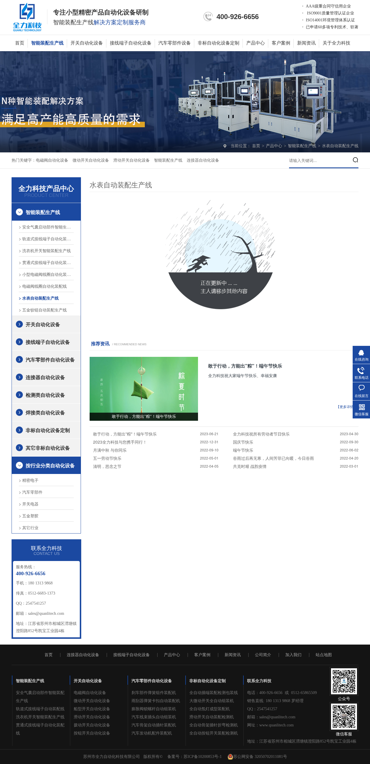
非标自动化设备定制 (218, 42)
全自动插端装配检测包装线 (213, 693)
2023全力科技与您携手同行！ (120, 442)
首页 (19, 42)
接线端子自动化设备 (130, 42)
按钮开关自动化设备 (92, 733)
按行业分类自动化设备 (50, 465)
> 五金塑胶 (28, 515)
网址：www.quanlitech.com (270, 725)
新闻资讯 (306, 42)
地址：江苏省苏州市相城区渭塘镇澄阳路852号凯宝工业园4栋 (301, 741)
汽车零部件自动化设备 (50, 359)
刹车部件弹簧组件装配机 (154, 693)
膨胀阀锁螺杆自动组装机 (154, 709)
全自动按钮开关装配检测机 (213, 733)
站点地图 (324, 655)
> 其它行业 (28, 527)
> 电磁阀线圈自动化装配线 (43, 286)
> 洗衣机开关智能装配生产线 (45, 250)
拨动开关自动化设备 (92, 725)
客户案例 (281, 42)
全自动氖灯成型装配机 (209, 709)
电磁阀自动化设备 (52, 160)
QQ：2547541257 (262, 709)
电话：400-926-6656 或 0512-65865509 (282, 693)
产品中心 (255, 42)
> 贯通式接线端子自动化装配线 (46, 262)
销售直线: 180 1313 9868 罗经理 (275, 701)
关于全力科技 (336, 42)
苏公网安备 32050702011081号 (260, 756)
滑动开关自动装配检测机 (211, 717)
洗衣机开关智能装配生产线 (40, 717)
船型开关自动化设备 (92, 709)
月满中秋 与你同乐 (110, 450)
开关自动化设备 (87, 42)
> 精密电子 (28, 480)
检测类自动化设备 (45, 394)
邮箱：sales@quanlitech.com (271, 717)
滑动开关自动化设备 (131, 160)
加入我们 (293, 655)
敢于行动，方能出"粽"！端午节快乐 (245, 365)
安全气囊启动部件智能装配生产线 (40, 697)
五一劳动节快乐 (107, 458)
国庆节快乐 (243, 442)
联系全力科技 (259, 681)
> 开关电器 (28, 504)
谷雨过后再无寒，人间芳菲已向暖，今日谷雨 (273, 458)
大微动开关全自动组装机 (211, 701)
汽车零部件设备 (174, 42)
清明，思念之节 (107, 466)
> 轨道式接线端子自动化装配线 (46, 238)
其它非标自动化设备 (48, 447)
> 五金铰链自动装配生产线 (43, 310)
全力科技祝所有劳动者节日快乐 (261, 434)
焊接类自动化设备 (45, 412)
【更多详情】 (346, 407)
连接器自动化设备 (203, 160)
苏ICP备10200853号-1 (203, 756)
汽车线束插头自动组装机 (154, 717)
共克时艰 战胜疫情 (250, 466)
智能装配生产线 (47, 42)
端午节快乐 (243, 450)
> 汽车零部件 (30, 492)
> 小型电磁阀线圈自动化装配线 (46, 274)
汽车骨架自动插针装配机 (154, 725)
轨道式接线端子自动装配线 (40, 709)
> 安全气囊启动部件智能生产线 (46, 227)
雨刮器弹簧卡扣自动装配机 (156, 701)
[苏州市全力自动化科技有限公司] (27, 17)
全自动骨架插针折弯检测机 (213, 725)
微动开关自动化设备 (91, 160)
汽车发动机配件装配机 (152, 733)
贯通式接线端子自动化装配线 (40, 729)
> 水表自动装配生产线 (39, 298)
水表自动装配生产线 (340, 146)
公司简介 (263, 655)
